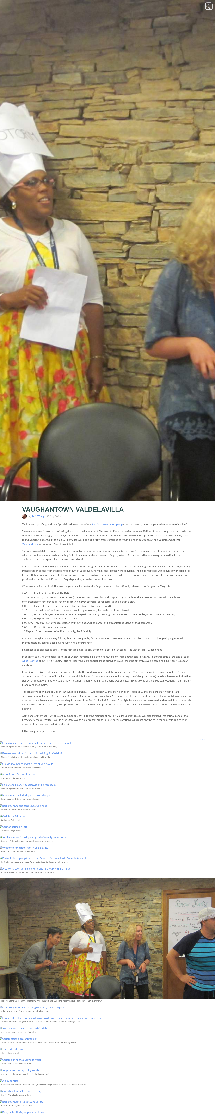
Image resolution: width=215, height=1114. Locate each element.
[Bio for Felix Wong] (24, 518)
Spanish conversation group (107, 524)
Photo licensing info (206, 740)
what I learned (30, 661)
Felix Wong (38, 516)
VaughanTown (30, 544)
